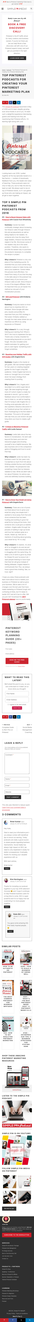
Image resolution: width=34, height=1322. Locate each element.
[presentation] (8, 957)
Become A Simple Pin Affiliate (9, 1274)
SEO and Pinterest (12, 297)
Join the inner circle (7, 1256)
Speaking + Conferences (8, 1271)
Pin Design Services (7, 1250)
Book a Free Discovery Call (9, 1253)
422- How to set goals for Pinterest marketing (8, 1036)
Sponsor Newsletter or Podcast (10, 1277)
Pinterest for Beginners (8, 1293)
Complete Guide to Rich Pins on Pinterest (8, 728)
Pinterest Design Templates (9, 1296)
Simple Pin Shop (6, 1269)
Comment (9, 755)
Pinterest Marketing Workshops (10, 1290)
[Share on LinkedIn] (19, 102)
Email (7, 785)
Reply (7, 868)
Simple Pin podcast (12, 107)
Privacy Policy (11, 1313)
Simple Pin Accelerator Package (10, 1245)
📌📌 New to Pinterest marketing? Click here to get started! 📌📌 (17, 3)
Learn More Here (17, 58)
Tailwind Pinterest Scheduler (9, 1279)
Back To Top (16, 1316)
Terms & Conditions (22, 1313)
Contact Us (5, 1258)
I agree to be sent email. (17, 704)
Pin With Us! (9, 1208)
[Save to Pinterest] (4, 1320)
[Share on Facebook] (10, 102)
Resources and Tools (7, 1298)
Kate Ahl (6, 95)
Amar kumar (15, 821)
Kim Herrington (16, 879)
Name (8, 779)
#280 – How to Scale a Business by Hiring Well (26, 970)
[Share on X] (14, 102)
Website (8, 792)
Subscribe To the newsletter (16, 1235)
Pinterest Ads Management (9, 1248)
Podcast (4, 1301)
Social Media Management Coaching (27, 728)
